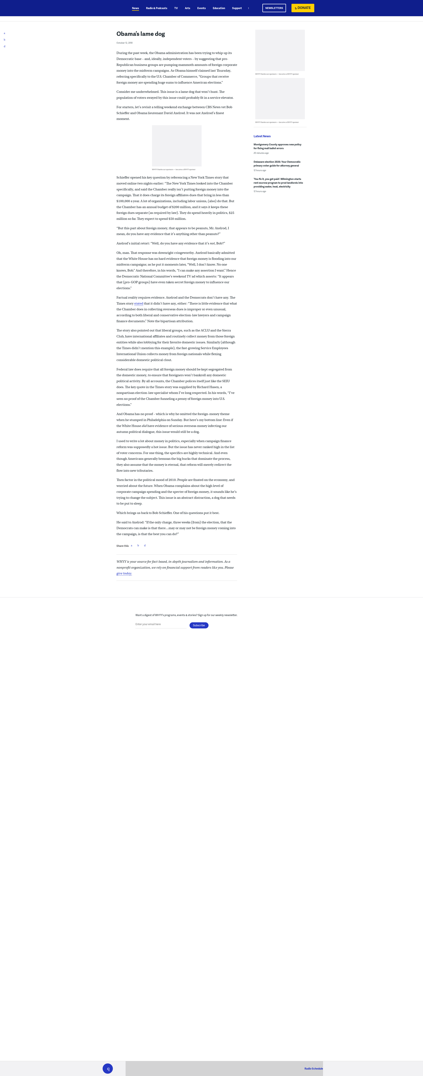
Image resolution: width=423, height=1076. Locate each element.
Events (201, 8)
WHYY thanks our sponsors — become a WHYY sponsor (173, 169)
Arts (187, 8)
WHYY (112, 8)
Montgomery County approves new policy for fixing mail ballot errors (277, 146)
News (135, 8)
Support (237, 8)
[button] (108, 1068)
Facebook (131, 545)
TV (176, 8)
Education (219, 8)
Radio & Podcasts (156, 8)
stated (138, 303)
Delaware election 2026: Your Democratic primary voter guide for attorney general (277, 163)
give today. (124, 573)
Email (144, 545)
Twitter (138, 545)
